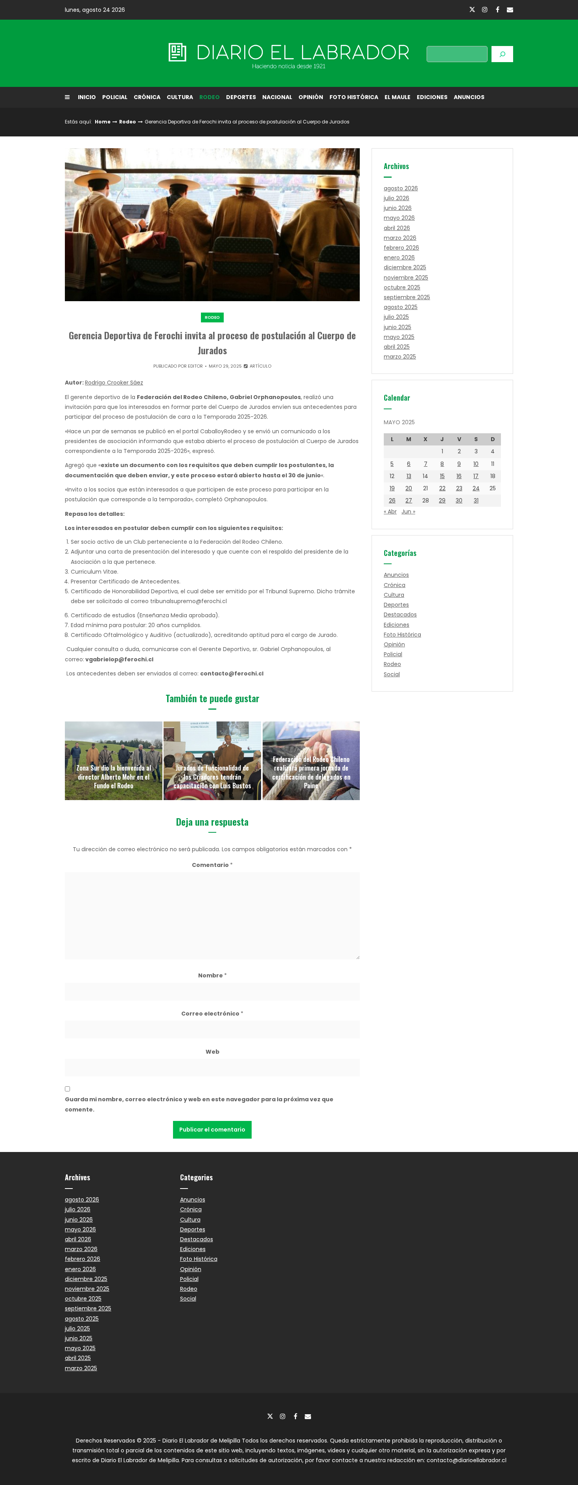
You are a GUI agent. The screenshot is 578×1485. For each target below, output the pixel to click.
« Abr (390, 511)
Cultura (180, 97)
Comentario (212, 865)
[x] (472, 10)
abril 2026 (397, 228)
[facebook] (497, 9)
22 (442, 488)
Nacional (277, 97)
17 (476, 476)
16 (459, 476)
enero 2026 (399, 257)
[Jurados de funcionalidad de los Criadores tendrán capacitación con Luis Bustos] (212, 760)
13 (409, 476)
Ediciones (432, 97)
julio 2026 (396, 198)
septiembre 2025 (407, 297)
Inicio (87, 97)
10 (476, 464)
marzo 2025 (400, 357)
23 (459, 488)
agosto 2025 (401, 307)
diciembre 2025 (405, 267)
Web (212, 1052)
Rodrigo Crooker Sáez (114, 382)
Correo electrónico (212, 1014)
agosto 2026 (401, 188)
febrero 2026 (401, 248)
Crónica (147, 97)
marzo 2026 (400, 238)
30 (459, 500)
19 (392, 488)
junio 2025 (397, 327)
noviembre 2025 (406, 278)
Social (392, 674)
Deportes (241, 97)
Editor (195, 366)
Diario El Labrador (133, 53)
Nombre (212, 975)
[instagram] (485, 9)
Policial (114, 97)
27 (408, 500)
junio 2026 (398, 208)
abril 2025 (397, 347)
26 (392, 500)
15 (442, 476)
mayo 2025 (399, 337)
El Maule (397, 97)
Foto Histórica (353, 97)
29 (442, 500)
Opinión (310, 97)
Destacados (400, 614)
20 (408, 488)
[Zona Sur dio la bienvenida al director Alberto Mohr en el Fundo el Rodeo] (113, 760)
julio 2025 (396, 317)
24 (476, 488)
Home (102, 121)
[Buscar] (502, 54)
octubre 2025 (402, 287)
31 (476, 500)
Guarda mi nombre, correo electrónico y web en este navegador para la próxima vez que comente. (199, 1104)
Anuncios (469, 97)
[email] (510, 9)
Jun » (408, 511)
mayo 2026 (399, 218)
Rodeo (209, 97)
